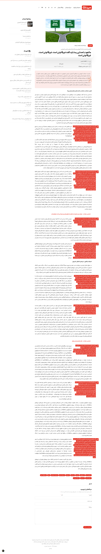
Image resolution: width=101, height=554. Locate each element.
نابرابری (82, 478)
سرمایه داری (61, 475)
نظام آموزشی (76, 478)
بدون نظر (61, 64)
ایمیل (90, 495)
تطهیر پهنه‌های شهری (26, 30)
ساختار (72, 475)
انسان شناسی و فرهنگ (83, 66)
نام (62, 495)
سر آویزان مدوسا (27, 36)
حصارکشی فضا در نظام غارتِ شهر (22, 74)
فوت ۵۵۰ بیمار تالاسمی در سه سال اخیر (20, 60)
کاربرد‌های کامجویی (22, 22)
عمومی (90, 46)
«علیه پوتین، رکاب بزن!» (24, 97)
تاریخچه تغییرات (47, 546)
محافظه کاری (43, 475)
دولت (77, 475)
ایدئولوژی (82, 475)
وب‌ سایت (89, 501)
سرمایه (67, 475)
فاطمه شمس (83, 61)
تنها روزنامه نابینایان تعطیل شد (22, 54)
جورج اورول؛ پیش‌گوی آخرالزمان (23, 42)
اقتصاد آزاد (88, 475)
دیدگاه (90, 507)
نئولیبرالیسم (88, 478)
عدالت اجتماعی (54, 475)
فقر (48, 475)
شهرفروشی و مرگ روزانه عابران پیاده (21, 119)
